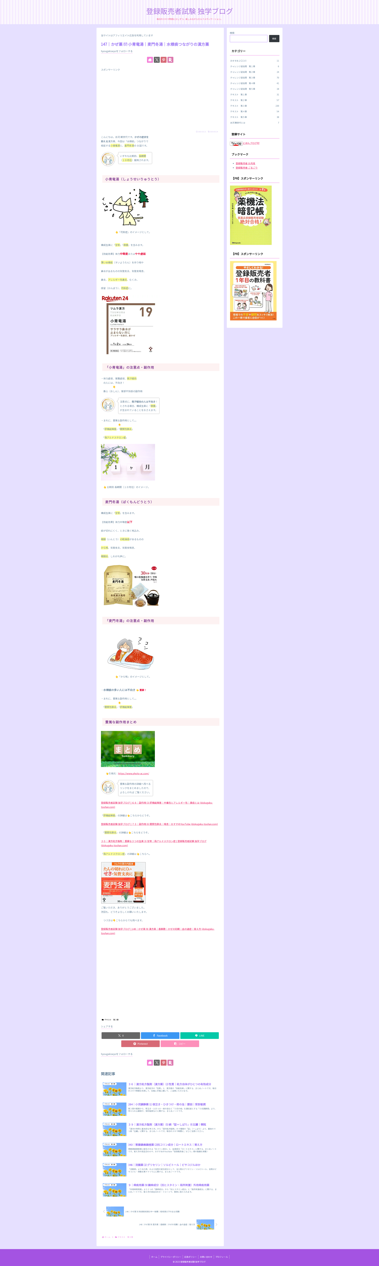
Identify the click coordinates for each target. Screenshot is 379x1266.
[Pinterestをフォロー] (164, 60)
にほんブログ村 (251, 143)
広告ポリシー (190, 1256)
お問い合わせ (206, 1256)
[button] (180, 1043)
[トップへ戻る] (375, 1262)
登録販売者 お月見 (245, 163)
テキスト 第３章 (111, 1019)
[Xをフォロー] (157, 60)
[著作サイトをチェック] (150, 60)
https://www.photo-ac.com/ (133, 773)
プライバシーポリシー (170, 1256)
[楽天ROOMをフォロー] (170, 60)
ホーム (154, 1256)
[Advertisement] (160, 101)
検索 (232, 33)
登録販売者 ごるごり (247, 167)
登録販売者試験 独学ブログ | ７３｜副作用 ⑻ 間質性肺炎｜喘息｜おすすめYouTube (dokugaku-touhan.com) (159, 824)
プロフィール (221, 1256)
